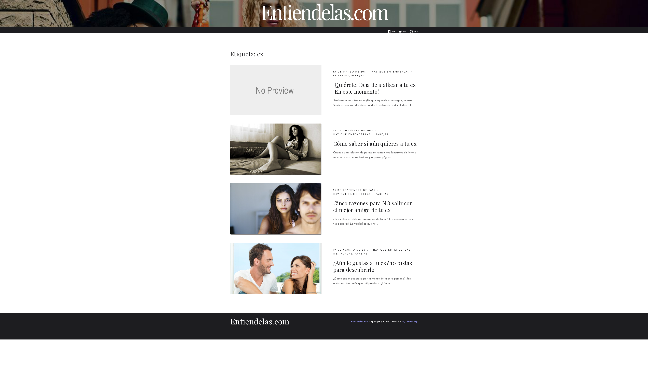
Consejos (341, 76)
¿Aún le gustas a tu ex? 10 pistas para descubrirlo (372, 266)
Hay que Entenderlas (390, 72)
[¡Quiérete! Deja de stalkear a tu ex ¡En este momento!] (275, 90)
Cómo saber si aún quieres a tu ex (375, 143)
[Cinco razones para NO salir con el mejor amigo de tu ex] (275, 209)
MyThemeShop (409, 322)
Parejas (357, 76)
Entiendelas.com (259, 321)
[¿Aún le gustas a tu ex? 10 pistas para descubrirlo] (275, 268)
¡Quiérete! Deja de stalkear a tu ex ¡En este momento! (374, 88)
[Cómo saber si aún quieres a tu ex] (275, 149)
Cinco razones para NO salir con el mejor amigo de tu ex (373, 206)
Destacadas (343, 254)
